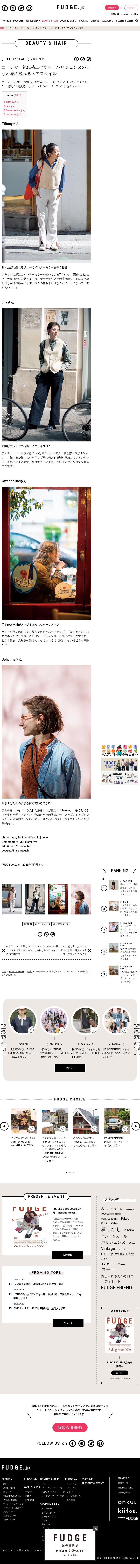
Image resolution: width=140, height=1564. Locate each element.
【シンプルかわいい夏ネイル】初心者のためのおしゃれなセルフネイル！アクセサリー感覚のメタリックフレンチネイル (60, 950)
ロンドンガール (114, 1236)
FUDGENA (83, 20)
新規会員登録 (70, 1427)
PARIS (28, 1496)
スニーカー (123, 1249)
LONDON (29, 1500)
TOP (4, 971)
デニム (121, 1264)
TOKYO (28, 1492)
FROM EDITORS (125, 1487)
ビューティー (73, 1488)
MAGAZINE (107, 20)
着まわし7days (10, 1515)
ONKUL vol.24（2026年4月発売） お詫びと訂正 (39, 1308)
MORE (67, 1255)
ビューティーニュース (19, 28)
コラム (45, 1520)
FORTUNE (94, 20)
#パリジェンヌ (42, 924)
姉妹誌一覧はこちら (119, 1378)
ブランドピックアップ (13, 1503)
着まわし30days (109, 1223)
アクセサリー (9, 1519)
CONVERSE (130, 1209)
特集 (2, 28)
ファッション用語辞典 (13, 1507)
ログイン (131, 7)
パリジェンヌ (113, 1242)
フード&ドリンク (49, 1516)
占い (104, 1208)
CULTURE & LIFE (68, 20)
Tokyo (125, 1218)
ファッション (73, 1484)
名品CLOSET (9, 1488)
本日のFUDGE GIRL (109, 1219)
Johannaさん (13, 114)
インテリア (108, 1264)
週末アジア (47, 1524)
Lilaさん (9, 106)
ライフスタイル (49, 1512)
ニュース (7, 1492)
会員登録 (112, 7)
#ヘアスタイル (61, 924)
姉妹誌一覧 (123, 1483)
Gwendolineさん (14, 110)
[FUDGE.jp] (70, 7)
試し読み (120, 1372)
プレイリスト (48, 1528)
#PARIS (27, 924)
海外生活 (71, 1499)
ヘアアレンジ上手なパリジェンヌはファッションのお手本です (19, 950)
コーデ (108, 1269)
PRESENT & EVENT (124, 20)
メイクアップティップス (72, 28)
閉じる (18, 95)
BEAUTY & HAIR (50, 20)
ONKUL (132, 1243)
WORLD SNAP (33, 20)
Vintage (108, 1249)
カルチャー (47, 1508)
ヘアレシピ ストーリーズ (45, 28)
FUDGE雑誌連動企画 (111, 1214)
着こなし (111, 1229)
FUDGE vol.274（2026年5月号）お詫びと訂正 (38, 1284)
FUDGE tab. (18, 20)
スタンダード (9, 1511)
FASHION (6, 20)
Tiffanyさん (11, 102)
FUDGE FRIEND (116, 1287)
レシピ (70, 1492)
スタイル (116, 1209)
